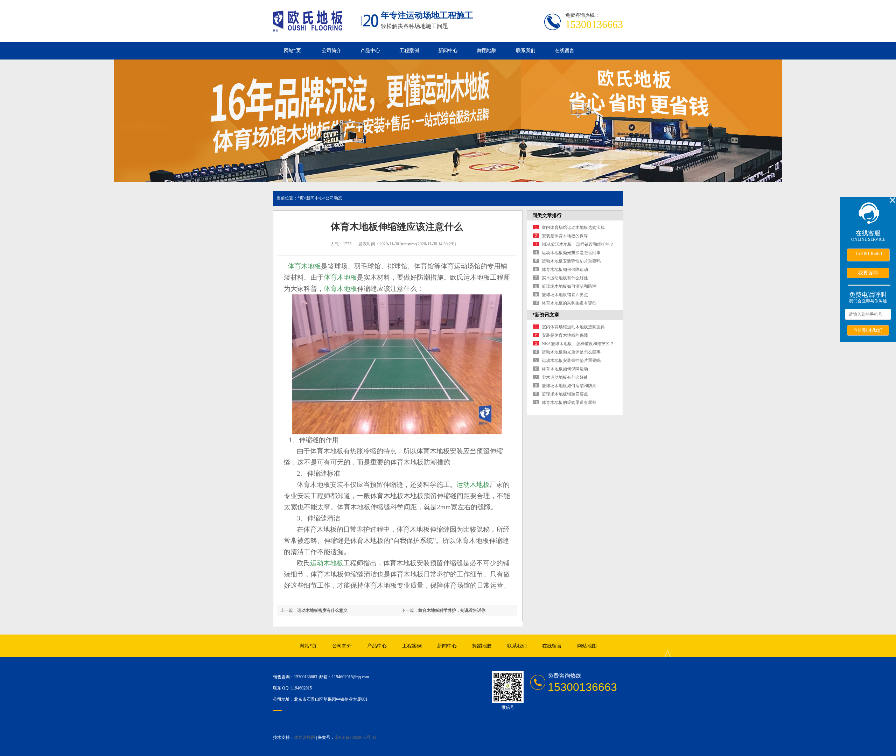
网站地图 (587, 646)
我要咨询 (868, 272)
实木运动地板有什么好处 (565, 277)
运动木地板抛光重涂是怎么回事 (571, 252)
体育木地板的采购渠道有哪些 (569, 303)
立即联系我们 (868, 330)
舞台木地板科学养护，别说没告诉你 (451, 610)
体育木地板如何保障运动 (565, 269)
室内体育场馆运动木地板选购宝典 (573, 227)
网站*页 (292, 50)
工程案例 (409, 50)
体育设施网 (304, 737)
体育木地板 (304, 266)
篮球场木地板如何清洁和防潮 (569, 286)
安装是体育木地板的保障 (565, 235)
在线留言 (564, 50)
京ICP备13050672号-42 (355, 737)
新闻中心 (448, 50)
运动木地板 (473, 484)
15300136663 (868, 253)
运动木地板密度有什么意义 (322, 610)
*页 (301, 198)
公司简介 (331, 50)
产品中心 (370, 50)
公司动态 (334, 198)
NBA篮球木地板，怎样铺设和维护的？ (578, 244)
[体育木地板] (307, 27)
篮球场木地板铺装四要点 (565, 294)
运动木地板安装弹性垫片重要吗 (571, 261)
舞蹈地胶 (487, 50)
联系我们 (526, 50)
